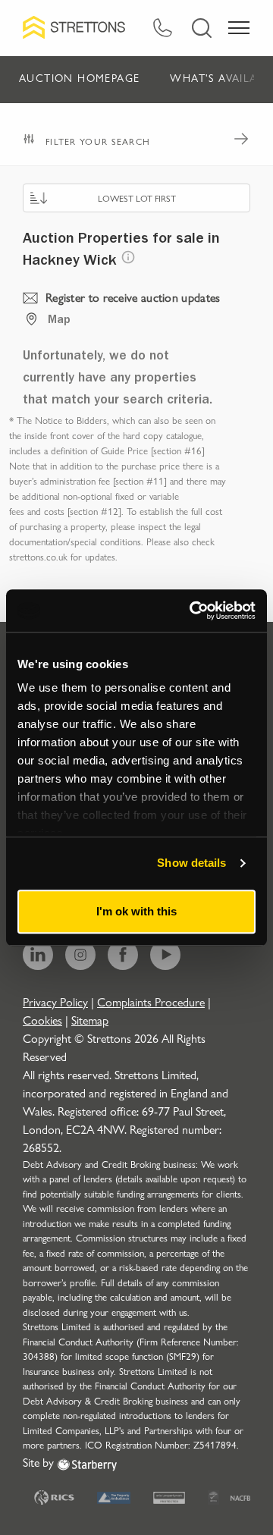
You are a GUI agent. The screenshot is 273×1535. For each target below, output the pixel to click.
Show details (191, 862)
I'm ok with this (136, 911)
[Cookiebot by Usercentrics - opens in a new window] (193, 610)
